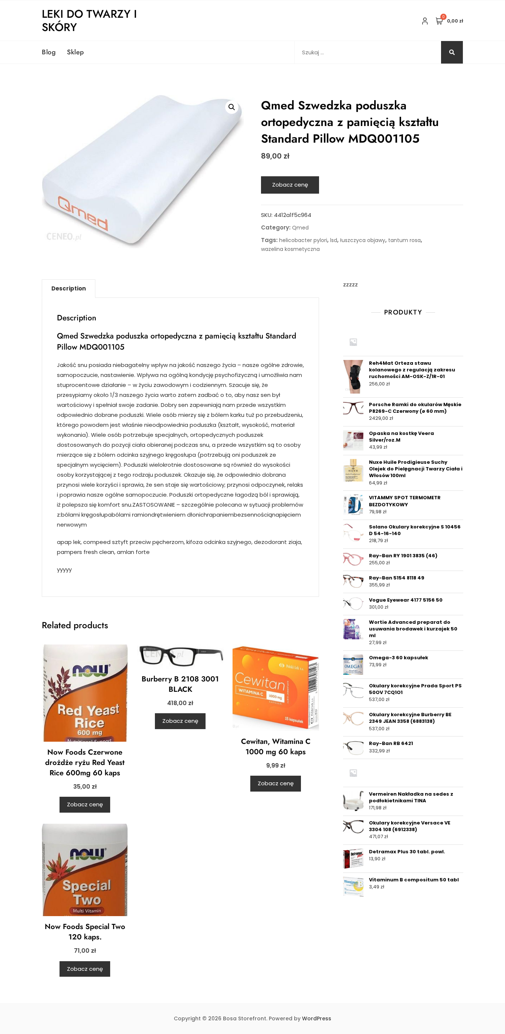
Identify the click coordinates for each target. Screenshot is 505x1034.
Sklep (75, 52)
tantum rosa (404, 240)
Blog (49, 52)
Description (68, 288)
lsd (333, 240)
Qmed (300, 227)
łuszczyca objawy (362, 240)
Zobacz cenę (290, 184)
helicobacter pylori (303, 240)
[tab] (68, 288)
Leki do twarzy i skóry (89, 20)
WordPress (316, 1018)
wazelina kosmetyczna (290, 249)
